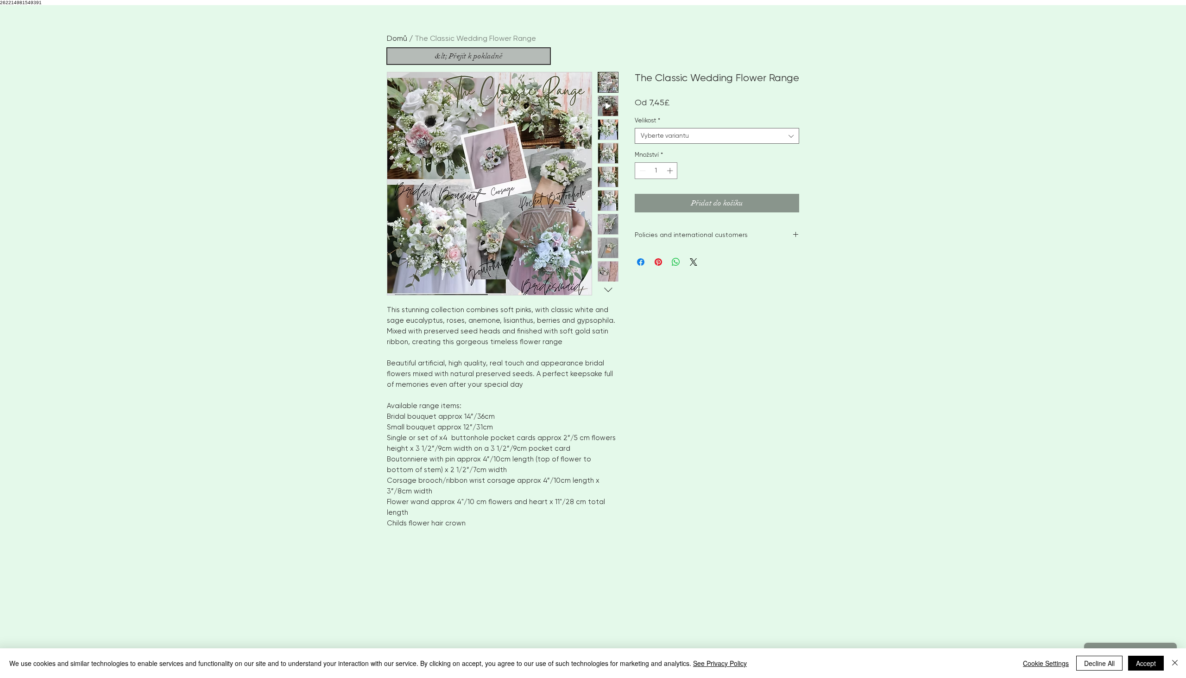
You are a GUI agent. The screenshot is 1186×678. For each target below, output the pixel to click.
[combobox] (717, 136)
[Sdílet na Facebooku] (640, 262)
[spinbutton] (656, 171)
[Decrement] (641, 171)
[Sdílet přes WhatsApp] (675, 262)
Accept (1146, 663)
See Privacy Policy (720, 663)
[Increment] (670, 171)
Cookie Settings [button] (1046, 663)
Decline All (1099, 663)
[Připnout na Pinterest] (658, 262)
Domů (397, 38)
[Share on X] (693, 262)
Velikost (647, 120)
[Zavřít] (1174, 663)
